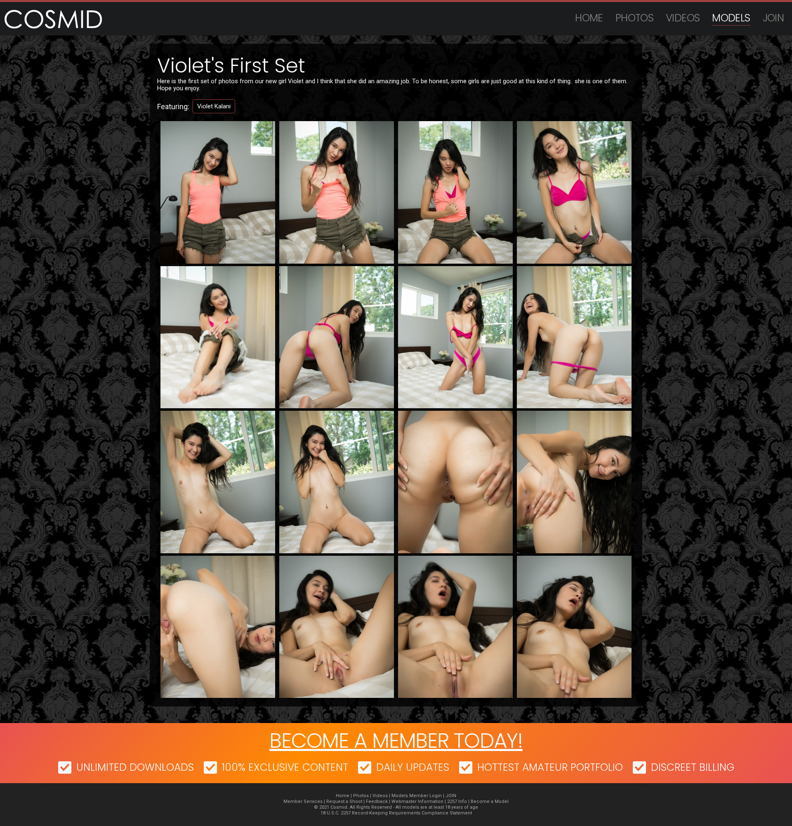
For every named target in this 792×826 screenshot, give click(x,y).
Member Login (425, 795)
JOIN (773, 18)
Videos (683, 18)
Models (731, 18)
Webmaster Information (417, 801)
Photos (634, 18)
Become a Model (490, 801)
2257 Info (457, 801)
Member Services (303, 801)
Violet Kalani (214, 106)
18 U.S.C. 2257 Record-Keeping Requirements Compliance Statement (396, 813)
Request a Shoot (344, 801)
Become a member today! (396, 740)
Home (589, 18)
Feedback (377, 801)
